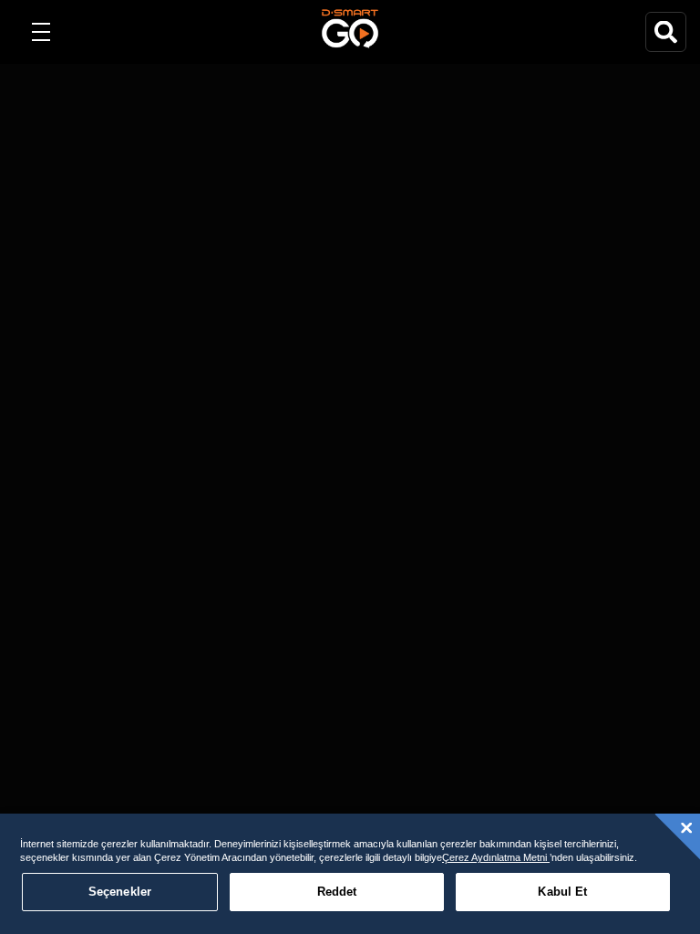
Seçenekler (119, 891)
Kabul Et (562, 891)
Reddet (337, 891)
